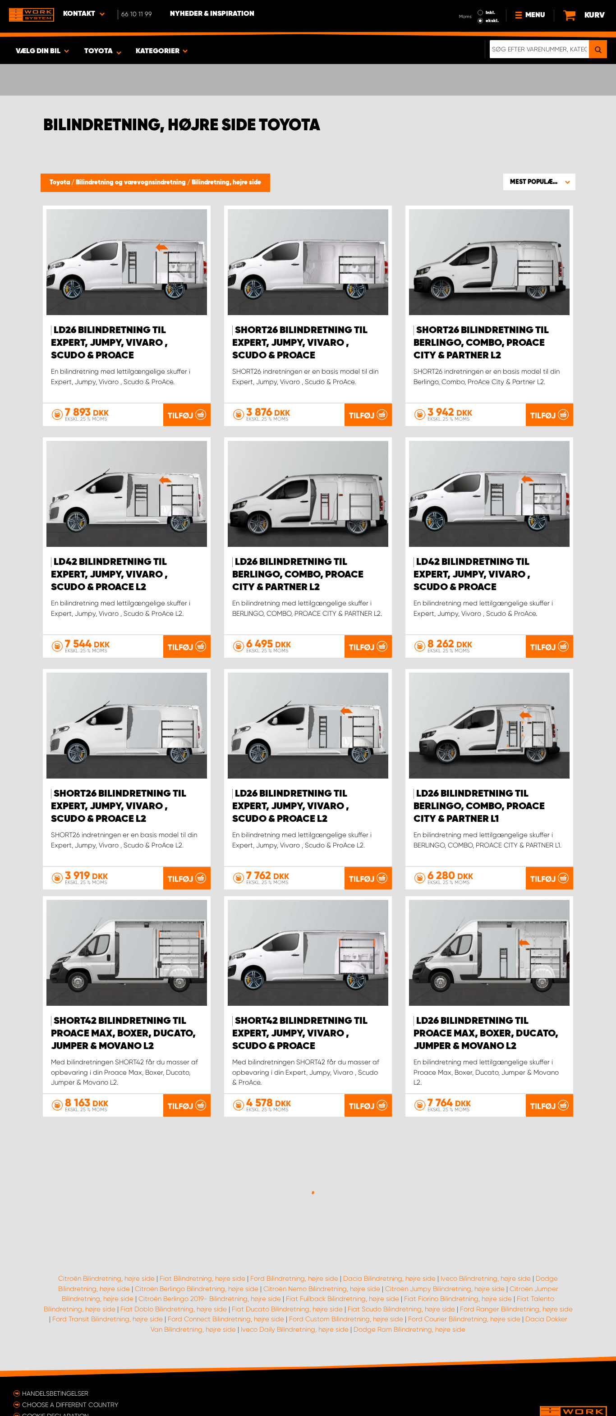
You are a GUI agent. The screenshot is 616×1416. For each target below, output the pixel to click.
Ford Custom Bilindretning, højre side (346, 1319)
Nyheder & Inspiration (212, 14)
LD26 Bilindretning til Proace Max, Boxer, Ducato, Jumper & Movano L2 (486, 1033)
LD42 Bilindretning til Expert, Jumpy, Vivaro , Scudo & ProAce (472, 574)
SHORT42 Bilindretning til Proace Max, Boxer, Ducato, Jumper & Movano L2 (123, 1033)
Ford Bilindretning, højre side (294, 1278)
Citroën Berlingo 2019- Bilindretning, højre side (209, 1299)
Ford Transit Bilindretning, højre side (107, 1319)
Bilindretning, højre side (226, 182)
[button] (539, 182)
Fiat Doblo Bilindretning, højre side (173, 1309)
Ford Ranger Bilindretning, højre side (516, 1309)
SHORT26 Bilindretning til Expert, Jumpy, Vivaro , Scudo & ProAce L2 (118, 806)
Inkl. (490, 12)
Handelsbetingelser (55, 1393)
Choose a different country (70, 1404)
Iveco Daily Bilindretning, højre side (295, 1329)
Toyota (60, 182)
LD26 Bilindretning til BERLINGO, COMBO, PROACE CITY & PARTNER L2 (297, 574)
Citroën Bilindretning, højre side (106, 1278)
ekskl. (492, 20)
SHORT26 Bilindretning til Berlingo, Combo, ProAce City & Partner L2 (481, 343)
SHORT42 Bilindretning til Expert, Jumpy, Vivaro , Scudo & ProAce (300, 1033)
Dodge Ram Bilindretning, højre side (409, 1329)
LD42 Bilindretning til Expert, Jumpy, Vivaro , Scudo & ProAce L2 (109, 574)
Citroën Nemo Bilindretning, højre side (321, 1289)
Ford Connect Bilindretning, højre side (226, 1319)
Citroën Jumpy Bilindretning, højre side (445, 1289)
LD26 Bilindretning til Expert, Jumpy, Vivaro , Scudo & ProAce (109, 343)
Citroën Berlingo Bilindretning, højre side (196, 1289)
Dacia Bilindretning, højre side (389, 1278)
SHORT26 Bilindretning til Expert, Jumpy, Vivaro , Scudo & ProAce (300, 343)
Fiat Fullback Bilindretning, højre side (342, 1299)
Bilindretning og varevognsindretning (131, 182)
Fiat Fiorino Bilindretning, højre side (458, 1299)
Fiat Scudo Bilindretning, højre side (401, 1309)
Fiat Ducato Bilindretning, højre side (287, 1309)
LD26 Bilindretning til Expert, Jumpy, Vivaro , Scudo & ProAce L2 (290, 806)
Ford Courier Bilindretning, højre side (464, 1319)
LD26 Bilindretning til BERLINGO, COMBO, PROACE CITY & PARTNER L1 (479, 806)
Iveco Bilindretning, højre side (486, 1278)
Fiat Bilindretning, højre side (202, 1278)
